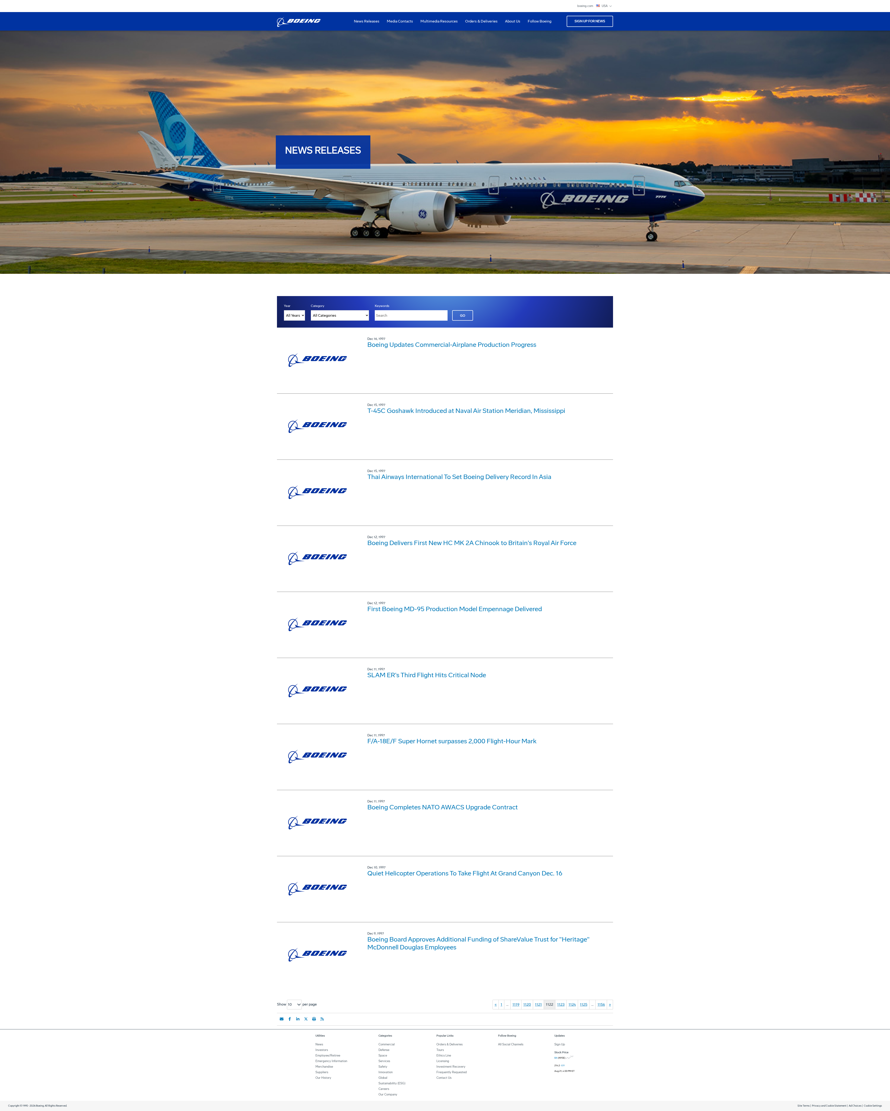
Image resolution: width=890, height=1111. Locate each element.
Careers (383, 1089)
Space (382, 1055)
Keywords (382, 306)
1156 (601, 1004)
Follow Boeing (539, 21)
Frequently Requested (451, 1072)
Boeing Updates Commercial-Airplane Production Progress (451, 344)
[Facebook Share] (289, 1018)
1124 (572, 1004)
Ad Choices (855, 1105)
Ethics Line (443, 1055)
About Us (510, 23)
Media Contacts (400, 21)
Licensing (442, 1061)
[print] (314, 1018)
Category (317, 306)
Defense (383, 1050)
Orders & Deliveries (479, 23)
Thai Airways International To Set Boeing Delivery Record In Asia (459, 477)
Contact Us (443, 1077)
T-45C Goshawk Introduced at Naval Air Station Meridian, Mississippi (466, 411)
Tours (440, 1050)
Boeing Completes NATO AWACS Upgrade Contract (442, 807)
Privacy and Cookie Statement (829, 1105)
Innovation (385, 1072)
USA (605, 6)
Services (384, 1061)
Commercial (386, 1044)
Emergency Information (331, 1061)
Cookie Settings (873, 1105)
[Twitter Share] (305, 1018)
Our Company (387, 1094)
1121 (538, 1004)
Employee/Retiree (327, 1055)
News (319, 1044)
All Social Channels (510, 1044)
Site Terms (804, 1105)
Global (382, 1077)
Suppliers (321, 1072)
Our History (323, 1077)
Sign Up (559, 1044)
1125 (583, 1004)
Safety (382, 1066)
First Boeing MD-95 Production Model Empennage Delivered (454, 609)
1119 (515, 1004)
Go (462, 316)
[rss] (322, 1018)
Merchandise (324, 1066)
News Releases (366, 21)
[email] (281, 1018)
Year (287, 306)
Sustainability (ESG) (391, 1083)
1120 (527, 1004)
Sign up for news (590, 21)
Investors (321, 1050)
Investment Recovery (450, 1066)
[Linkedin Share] (297, 1018)
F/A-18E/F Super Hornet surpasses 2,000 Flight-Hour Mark (452, 741)
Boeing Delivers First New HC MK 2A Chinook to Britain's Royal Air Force (471, 543)
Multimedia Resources (437, 23)
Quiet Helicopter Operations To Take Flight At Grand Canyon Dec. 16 (464, 873)
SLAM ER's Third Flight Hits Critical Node (426, 675)
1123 (561, 1004)
